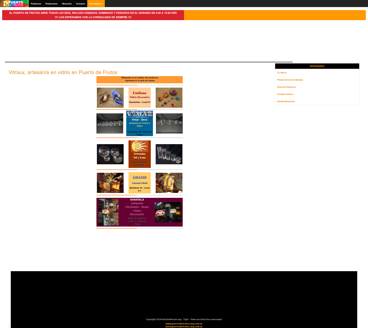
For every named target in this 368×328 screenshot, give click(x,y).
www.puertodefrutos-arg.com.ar (184, 324)
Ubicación (67, 3)
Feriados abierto (285, 94)
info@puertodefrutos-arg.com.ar (184, 326)
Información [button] (95, 3)
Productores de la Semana (290, 79)
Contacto (80, 3)
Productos (36, 3)
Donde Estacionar (286, 101)
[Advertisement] (90, 40)
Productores (51, 3)
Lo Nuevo (282, 72)
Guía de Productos (286, 86)
